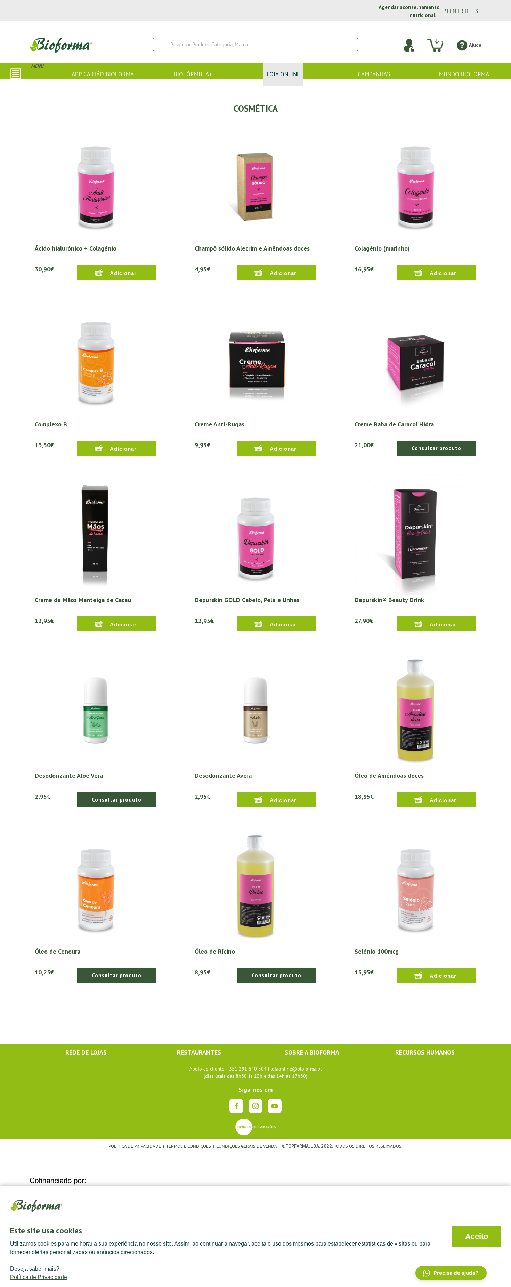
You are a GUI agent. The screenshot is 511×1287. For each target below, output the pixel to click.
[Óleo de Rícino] (255, 885)
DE (468, 11)
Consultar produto (436, 448)
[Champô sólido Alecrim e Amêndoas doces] (255, 183)
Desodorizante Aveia (223, 776)
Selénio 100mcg (377, 951)
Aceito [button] (476, 1236)
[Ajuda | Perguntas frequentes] (462, 45)
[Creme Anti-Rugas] (255, 358)
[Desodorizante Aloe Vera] (95, 709)
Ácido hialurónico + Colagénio (75, 248)
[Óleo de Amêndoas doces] (415, 709)
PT (445, 11)
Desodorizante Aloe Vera (69, 776)
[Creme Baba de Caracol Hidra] (415, 358)
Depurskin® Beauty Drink (389, 600)
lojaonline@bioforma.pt (296, 1069)
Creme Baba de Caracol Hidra (394, 424)
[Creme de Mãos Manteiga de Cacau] (95, 534)
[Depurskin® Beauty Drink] (415, 534)
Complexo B (51, 424)
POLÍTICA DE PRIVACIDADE (134, 1146)
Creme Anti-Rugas (219, 424)
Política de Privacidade (38, 1277)
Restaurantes (199, 1052)
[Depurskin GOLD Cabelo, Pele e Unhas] (255, 534)
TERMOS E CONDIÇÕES (188, 1146)
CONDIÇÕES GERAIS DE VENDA (247, 1146)
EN (453, 11)
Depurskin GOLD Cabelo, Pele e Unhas (247, 600)
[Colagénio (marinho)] (415, 183)
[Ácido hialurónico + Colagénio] (95, 183)
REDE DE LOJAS (86, 1052)
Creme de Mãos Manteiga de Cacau (83, 600)
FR (460, 11)
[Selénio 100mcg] (415, 885)
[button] (451, 1273)
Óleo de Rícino (215, 951)
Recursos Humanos (425, 1052)
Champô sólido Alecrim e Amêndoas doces (252, 248)
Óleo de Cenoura (57, 951)
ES (475, 11)
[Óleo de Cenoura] (95, 885)
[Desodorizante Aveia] (255, 709)
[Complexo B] (95, 358)
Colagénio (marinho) (382, 248)
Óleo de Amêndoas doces (389, 776)
